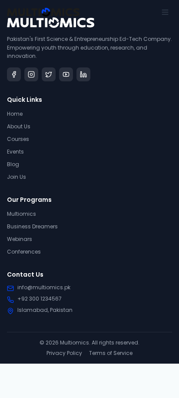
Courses (18, 139)
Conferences (24, 251)
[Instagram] (31, 74)
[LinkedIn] (83, 74)
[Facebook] (14, 74)
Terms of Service (111, 353)
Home (15, 113)
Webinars (19, 239)
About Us (18, 126)
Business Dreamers (32, 226)
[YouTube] (66, 74)
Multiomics (21, 213)
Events (15, 151)
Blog (13, 164)
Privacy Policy (64, 353)
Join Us (16, 177)
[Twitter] (49, 74)
